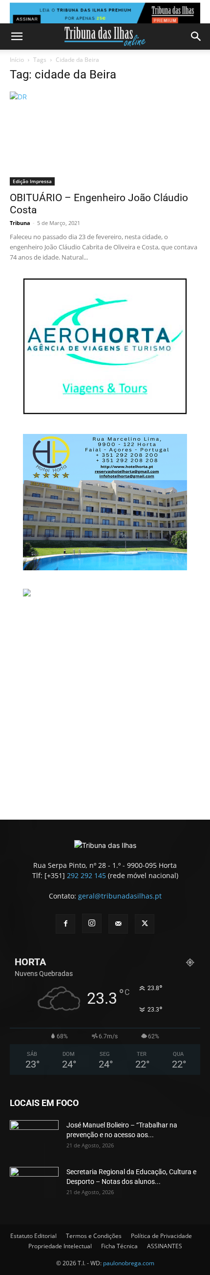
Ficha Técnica (119, 1246)
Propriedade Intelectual (60, 1246)
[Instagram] (92, 923)
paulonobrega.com (128, 1263)
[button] (16, 36)
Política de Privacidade (161, 1236)
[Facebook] (65, 924)
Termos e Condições (94, 1236)
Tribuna (20, 222)
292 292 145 (86, 875)
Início (17, 60)
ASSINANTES (164, 1246)
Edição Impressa (32, 181)
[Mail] (118, 924)
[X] (144, 924)
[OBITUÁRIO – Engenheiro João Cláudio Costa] (105, 139)
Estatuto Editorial (33, 1236)
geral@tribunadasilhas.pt (120, 895)
